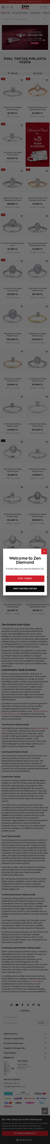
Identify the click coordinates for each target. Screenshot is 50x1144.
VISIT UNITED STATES (25, 588)
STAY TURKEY (25, 579)
